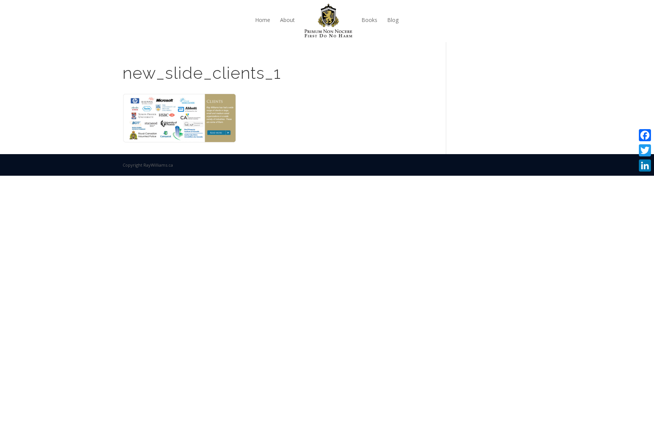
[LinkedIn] (644, 165)
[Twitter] (644, 150)
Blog (393, 19)
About (287, 19)
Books (369, 19)
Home (262, 19)
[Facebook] (644, 135)
